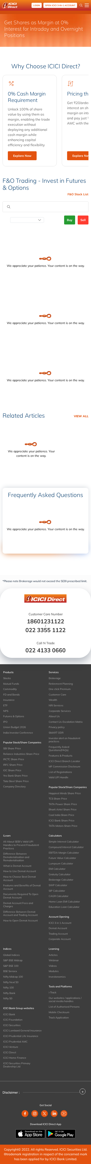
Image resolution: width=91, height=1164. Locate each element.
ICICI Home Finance (14, 1057)
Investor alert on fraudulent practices (64, 740)
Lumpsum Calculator (61, 863)
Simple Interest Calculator (64, 841)
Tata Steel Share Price (16, 781)
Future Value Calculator (62, 858)
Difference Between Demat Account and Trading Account (20, 913)
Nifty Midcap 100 (13, 976)
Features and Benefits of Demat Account (22, 887)
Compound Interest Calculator (66, 847)
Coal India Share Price (61, 815)
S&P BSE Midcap (12, 960)
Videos (53, 965)
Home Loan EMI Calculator (64, 901)
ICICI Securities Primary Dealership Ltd (16, 1065)
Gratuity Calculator (59, 874)
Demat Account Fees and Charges (18, 904)
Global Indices (11, 955)
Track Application (59, 1017)
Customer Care (57, 694)
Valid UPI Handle (58, 777)
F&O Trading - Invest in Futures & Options (44, 184)
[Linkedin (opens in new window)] (54, 1113)
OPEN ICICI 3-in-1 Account (60, 5)
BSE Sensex (10, 971)
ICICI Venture (10, 1046)
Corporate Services (60, 711)
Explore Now (22, 156)
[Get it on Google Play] (61, 1133)
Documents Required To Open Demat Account (20, 896)
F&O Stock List (78, 194)
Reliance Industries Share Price (21, 754)
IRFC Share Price (13, 764)
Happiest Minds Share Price (65, 793)
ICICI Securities (12, 1025)
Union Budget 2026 (14, 727)
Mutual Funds (11, 683)
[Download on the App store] (30, 1133)
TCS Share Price (58, 798)
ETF (5, 705)
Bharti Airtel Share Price (63, 809)
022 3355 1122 (45, 630)
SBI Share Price (12, 748)
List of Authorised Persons (64, 1006)
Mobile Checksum (59, 1012)
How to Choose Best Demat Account (19, 878)
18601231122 (45, 621)
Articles (53, 955)
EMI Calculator (57, 868)
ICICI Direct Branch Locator (64, 761)
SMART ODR (56, 732)
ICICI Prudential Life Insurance (20, 1036)
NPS (5, 711)
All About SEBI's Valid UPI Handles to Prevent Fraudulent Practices (21, 845)
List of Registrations (60, 772)
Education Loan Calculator (64, 906)
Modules (54, 971)
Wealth (53, 699)
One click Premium (60, 689)
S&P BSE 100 (10, 965)
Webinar (54, 960)
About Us (54, 716)
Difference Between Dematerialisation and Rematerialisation (16, 857)
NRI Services (56, 705)
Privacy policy (57, 727)
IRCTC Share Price (13, 759)
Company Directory (14, 786)
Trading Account (58, 933)
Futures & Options (13, 716)
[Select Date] (27, 220)
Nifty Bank (9, 993)
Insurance (9, 699)
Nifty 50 (7, 998)
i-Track (52, 992)
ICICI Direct (9, 1052)
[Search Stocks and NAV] (81, 5)
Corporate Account (60, 939)
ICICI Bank (9, 1014)
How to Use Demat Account (19, 871)
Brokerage (55, 678)
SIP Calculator (57, 890)
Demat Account (58, 928)
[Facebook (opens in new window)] (25, 1113)
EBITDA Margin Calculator (64, 852)
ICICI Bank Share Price (61, 820)
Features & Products (60, 755)
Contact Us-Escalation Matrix (66, 721)
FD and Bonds (11, 694)
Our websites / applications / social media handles (65, 999)
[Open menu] (86, 5)
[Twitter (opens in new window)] (44, 1113)
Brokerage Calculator (61, 879)
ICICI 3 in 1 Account (60, 922)
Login (36, 5)
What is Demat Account (17, 865)
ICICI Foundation (12, 1019)
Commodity (10, 689)
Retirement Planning (61, 683)
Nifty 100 (8, 987)
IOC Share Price (12, 770)
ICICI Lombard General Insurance (22, 1030)
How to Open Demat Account (20, 920)
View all (81, 416)
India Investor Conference (18, 732)
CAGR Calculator (58, 896)
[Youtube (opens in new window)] (64, 1113)
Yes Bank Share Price (15, 775)
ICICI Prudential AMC (15, 1041)
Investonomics (57, 976)
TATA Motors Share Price (63, 825)
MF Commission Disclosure (64, 766)
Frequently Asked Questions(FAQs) (59, 748)
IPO (5, 721)
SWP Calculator (58, 885)
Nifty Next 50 (10, 982)
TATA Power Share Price (63, 804)
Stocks (7, 678)
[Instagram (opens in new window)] (34, 1113)
